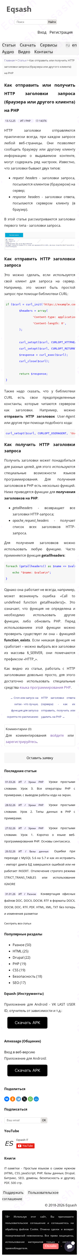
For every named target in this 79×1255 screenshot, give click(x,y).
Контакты (43, 51)
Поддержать (13, 1192)
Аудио (8, 51)
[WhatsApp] (30, 1098)
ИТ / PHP (25, 121)
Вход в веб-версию (19, 1052)
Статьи (9, 45)
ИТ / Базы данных (33, 851)
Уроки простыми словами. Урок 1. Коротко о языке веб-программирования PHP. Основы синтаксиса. (39, 834)
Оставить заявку (40, 758)
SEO (16, 982)
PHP (16, 963)
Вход (41, 32)
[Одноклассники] (12, 1098)
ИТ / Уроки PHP (31, 782)
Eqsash (19, 9)
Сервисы (48, 45)
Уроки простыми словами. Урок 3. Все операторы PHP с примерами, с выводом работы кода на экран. (39, 788)
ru (68, 45)
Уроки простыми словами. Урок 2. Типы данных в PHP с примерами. (39, 811)
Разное (18, 945)
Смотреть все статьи (17, 923)
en (74, 45)
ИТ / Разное (27, 894)
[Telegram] (18, 1098)
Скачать (28, 45)
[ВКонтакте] (6, 1098)
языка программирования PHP (45, 687)
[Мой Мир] (36, 1098)
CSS (16, 970)
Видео (24, 51)
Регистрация (61, 32)
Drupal (18, 957)
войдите (57, 735)
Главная (9, 60)
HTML (17, 951)
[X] (24, 1098)
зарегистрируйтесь (21, 741)
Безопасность (24, 976)
